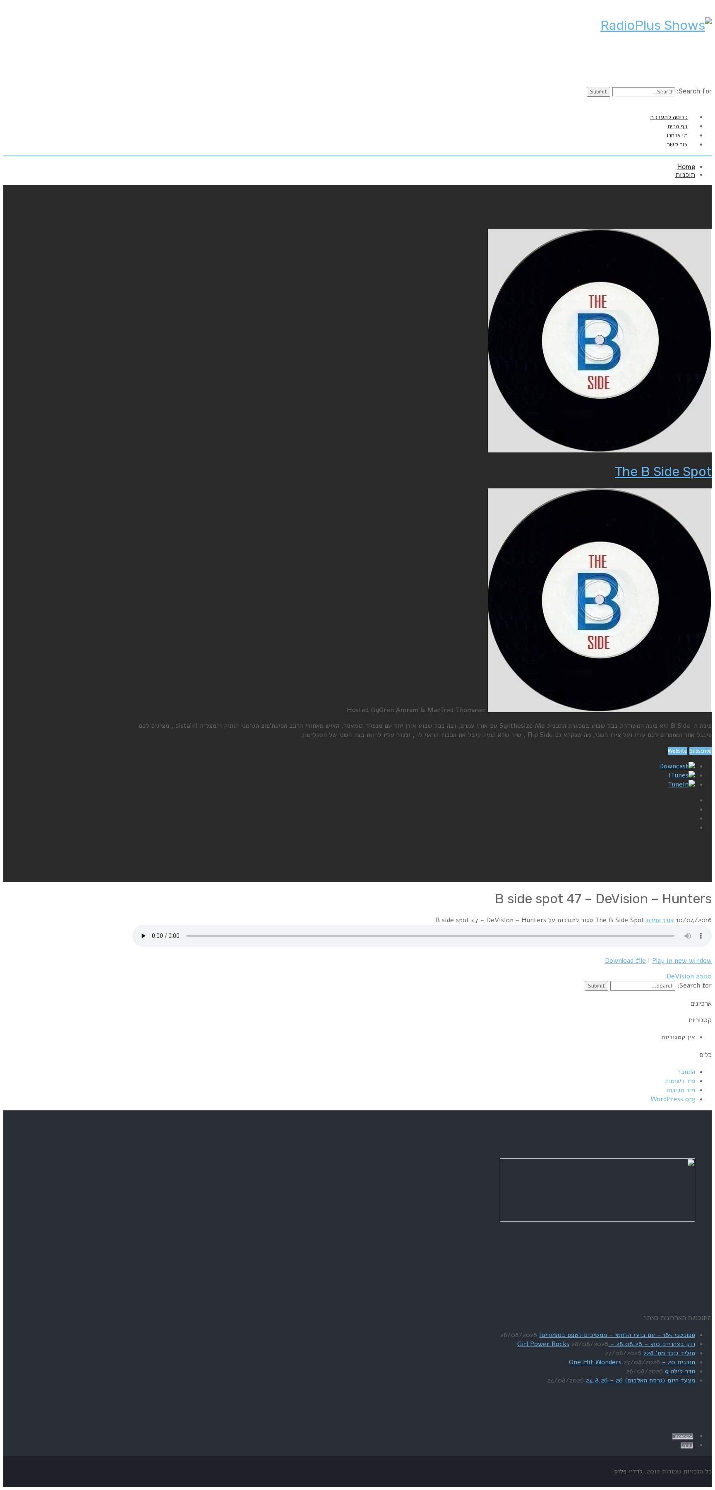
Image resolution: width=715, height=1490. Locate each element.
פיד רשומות (680, 1081)
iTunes (679, 775)
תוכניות (685, 175)
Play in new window (682, 960)
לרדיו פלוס (628, 1471)
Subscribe (700, 751)
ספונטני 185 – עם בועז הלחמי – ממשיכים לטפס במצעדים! (617, 1334)
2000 (704, 976)
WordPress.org (673, 1099)
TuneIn (678, 784)
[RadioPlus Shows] (656, 25)
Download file (625, 960)
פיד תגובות (680, 1090)
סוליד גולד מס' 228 (669, 1353)
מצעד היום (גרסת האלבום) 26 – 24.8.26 (640, 1380)
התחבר (686, 1071)
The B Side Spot (663, 471)
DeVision (680, 976)
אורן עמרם (660, 920)
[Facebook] (702, 101)
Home (686, 167)
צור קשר (677, 144)
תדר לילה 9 (680, 1371)
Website (677, 751)
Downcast (674, 766)
